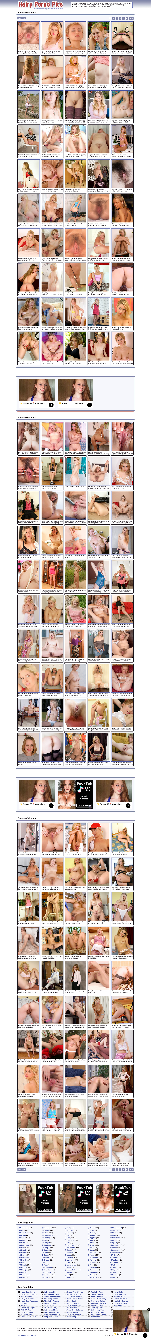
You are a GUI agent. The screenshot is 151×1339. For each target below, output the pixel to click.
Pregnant (93, 1267)
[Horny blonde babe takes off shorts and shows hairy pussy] (52, 70)
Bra (22, 1277)
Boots (23, 1275)
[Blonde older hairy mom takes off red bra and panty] (52, 346)
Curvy (46, 1250)
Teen (114, 1267)
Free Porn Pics (27, 1296)
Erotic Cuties (72, 1312)
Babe (23, 1240)
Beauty (24, 1252)
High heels (71, 1245)
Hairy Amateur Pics (51, 1312)
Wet (113, 1277)
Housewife (71, 1248)
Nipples (93, 1238)
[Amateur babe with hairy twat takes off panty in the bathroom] (75, 1113)
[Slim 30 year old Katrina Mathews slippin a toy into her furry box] (99, 346)
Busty (46, 1230)
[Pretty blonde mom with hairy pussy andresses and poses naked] (99, 837)
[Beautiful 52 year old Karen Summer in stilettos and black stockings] (29, 609)
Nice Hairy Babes (51, 1299)
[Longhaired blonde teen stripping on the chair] (75, 173)
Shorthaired (117, 1228)
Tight (114, 1270)
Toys (114, 1272)
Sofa (114, 1240)
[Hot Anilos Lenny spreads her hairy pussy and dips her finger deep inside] (99, 1148)
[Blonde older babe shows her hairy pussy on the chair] (52, 678)
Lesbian (70, 1257)
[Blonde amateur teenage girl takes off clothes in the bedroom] (75, 70)
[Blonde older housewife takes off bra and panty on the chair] (29, 643)
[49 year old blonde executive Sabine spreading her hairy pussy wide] (99, 139)
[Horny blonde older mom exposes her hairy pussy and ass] (122, 436)
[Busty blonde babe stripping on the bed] (75, 540)
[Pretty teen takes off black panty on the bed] (99, 975)
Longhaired (71, 1265)
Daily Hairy (25, 1303)
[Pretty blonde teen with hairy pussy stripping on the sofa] (52, 1113)
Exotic (46, 1260)
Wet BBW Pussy (50, 1308)
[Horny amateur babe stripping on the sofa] (29, 747)
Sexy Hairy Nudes (74, 1305)
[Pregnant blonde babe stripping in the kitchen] (99, 941)
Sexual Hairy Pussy (98, 1299)
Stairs (114, 1248)
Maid (69, 1267)
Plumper (93, 1262)
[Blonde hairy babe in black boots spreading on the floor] (99, 505)
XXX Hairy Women (74, 1296)
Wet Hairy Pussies (51, 1294)
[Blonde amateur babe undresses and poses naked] (29, 574)
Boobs (24, 1272)
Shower (115, 1233)
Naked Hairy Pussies (52, 1296)
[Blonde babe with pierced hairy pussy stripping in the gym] (99, 1010)
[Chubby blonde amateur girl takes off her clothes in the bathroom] (52, 139)
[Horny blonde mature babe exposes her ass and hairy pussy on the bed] (122, 346)
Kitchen (70, 1252)
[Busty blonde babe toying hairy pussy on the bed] (75, 872)
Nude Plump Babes (75, 1299)
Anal (23, 1230)
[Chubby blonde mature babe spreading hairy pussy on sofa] (99, 1079)
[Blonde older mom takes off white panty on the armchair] (75, 1044)
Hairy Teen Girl (120, 1294)
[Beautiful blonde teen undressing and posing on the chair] (29, 139)
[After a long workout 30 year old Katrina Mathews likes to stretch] (75, 104)
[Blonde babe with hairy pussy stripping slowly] (75, 975)
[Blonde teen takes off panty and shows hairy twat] (75, 208)
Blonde (24, 1267)
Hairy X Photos (27, 1312)
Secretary (93, 1277)
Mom (91, 1228)
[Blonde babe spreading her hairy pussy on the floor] (52, 1148)
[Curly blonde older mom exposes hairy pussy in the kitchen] (29, 906)
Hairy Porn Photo (28, 1299)
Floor (46, 1277)
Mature (69, 1272)
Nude (92, 1240)
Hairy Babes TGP (120, 1303)
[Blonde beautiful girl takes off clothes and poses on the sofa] (122, 139)
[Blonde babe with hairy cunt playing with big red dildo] (122, 1148)
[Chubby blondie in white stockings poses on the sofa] (122, 277)
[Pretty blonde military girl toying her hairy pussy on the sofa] (99, 277)
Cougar (47, 1243)
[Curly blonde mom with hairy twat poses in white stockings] (122, 941)
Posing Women (97, 1294)
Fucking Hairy (119, 1296)
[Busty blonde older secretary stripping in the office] (52, 35)
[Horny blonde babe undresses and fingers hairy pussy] (122, 837)
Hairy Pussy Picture (29, 1294)
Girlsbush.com (50, 1305)
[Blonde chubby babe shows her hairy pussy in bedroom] (29, 312)
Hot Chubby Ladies (98, 1314)
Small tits (116, 1238)
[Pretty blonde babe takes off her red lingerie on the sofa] (52, 1044)
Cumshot (47, 1245)
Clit (45, 1240)
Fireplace (47, 1270)
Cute (46, 1252)
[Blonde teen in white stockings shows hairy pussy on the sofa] (122, 712)
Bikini (23, 1265)
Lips (68, 1262)
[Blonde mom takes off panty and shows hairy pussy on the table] (122, 35)
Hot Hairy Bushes (121, 1301)
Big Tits (24, 1262)
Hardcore (70, 1240)
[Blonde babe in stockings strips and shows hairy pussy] (29, 346)
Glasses (70, 1230)
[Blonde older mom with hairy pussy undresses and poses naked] (122, 242)
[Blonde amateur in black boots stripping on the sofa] (75, 1079)
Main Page (21, 18)
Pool (91, 1265)
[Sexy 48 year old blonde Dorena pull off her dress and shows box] (52, 277)
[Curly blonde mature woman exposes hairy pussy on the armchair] (29, 975)
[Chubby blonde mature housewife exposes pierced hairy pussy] (29, 1113)
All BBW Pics (26, 1310)
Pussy (92, 1270)
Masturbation (72, 1270)
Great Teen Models (28, 1317)
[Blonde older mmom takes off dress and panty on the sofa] (122, 609)
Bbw (23, 1248)
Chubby (47, 1238)
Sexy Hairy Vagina (28, 1308)
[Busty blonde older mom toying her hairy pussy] (52, 1010)
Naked (92, 1233)
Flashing (47, 1275)
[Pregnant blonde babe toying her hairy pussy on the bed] (29, 1010)
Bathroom (25, 1245)
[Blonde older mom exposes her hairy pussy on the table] (29, 505)
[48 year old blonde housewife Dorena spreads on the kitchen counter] (29, 208)
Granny (70, 1233)
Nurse (92, 1243)
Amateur (24, 1228)
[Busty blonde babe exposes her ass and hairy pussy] (122, 471)
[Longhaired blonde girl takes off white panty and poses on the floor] (52, 574)
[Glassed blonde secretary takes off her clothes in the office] (52, 975)
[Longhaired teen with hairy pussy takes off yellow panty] (75, 139)
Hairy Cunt (71, 1301)
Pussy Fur (118, 1305)
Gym (68, 1235)
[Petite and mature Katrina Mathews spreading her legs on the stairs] (52, 242)
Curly (46, 1248)
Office (92, 1248)
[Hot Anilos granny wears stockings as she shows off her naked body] (99, 173)
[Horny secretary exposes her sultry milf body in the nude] (122, 872)
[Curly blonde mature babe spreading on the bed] (122, 1079)
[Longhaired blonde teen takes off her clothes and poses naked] (29, 277)
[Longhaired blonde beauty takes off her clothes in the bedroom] (75, 436)
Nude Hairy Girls (73, 1317)
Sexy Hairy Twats (97, 1312)
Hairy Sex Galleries (98, 1303)
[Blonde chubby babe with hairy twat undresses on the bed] (122, 1010)
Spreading (116, 1245)
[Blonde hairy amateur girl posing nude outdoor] (75, 574)
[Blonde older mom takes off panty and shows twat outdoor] (29, 104)
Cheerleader (49, 1235)
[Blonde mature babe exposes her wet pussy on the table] (29, 540)
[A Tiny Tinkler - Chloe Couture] (75, 471)
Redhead (93, 1272)
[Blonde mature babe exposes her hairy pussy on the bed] (52, 540)
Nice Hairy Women (51, 1301)
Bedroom (25, 1257)
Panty (92, 1255)
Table (114, 1257)
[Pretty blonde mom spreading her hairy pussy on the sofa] (122, 574)
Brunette (47, 1228)
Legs (69, 1255)
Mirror (69, 1277)
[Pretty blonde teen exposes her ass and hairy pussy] (29, 678)
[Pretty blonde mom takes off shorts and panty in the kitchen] (122, 1113)
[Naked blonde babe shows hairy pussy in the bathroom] (29, 70)
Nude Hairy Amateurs (29, 1301)
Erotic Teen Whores (75, 1292)
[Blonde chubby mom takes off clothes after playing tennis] (75, 277)
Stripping (116, 1252)
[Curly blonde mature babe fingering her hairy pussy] (29, 1079)
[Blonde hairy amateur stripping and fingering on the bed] (99, 242)
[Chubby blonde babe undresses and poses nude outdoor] (75, 346)
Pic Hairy (24, 1305)
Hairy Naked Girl (50, 1292)
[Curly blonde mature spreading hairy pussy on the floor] (29, 1148)
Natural (92, 1235)
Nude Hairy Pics (97, 1305)
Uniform (115, 1275)
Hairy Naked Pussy (51, 1310)
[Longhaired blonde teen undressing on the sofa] (52, 471)
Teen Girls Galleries (75, 1310)
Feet (46, 1265)
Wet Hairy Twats (97, 1292)
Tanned (115, 1262)
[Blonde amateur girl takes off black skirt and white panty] (75, 837)
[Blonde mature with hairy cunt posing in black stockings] (122, 975)
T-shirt (115, 1255)
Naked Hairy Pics (74, 1294)
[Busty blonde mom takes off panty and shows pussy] (75, 906)
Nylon (92, 1245)
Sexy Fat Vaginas (74, 1314)
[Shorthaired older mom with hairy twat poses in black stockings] (75, 35)
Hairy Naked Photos (52, 1314)
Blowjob (24, 1270)
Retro (92, 1275)
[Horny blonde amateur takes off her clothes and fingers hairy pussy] (75, 747)
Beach (23, 1250)
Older (92, 1250)
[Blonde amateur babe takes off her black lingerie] (122, 312)
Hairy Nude (118, 1292)
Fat (45, 1262)
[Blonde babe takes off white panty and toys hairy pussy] (52, 609)
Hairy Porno (95, 1317)
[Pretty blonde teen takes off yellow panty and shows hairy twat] (99, 35)
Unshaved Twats (120, 1299)
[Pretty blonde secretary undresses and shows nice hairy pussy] (99, 436)
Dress (46, 1255)
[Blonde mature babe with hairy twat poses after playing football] (99, 712)
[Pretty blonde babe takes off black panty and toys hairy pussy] (75, 242)
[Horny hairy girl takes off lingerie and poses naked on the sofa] (29, 173)
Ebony (46, 1257)
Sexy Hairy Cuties (98, 1301)
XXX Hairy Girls (97, 1308)
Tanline (115, 1260)
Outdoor (93, 1252)
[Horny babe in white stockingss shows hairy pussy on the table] (99, 678)
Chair (46, 1233)
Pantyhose (94, 1257)
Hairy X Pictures (97, 1296)
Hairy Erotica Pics (51, 1317)
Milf (68, 1275)
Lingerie (70, 1260)
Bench (23, 1260)
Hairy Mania (72, 1308)
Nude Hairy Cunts (28, 1292)
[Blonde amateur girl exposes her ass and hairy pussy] (52, 104)
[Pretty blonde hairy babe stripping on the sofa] (75, 941)
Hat (68, 1243)
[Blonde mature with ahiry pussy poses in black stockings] (75, 643)
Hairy (69, 1238)
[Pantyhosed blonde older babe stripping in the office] (99, 540)
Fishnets (47, 1272)
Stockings (116, 1250)
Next (131, 18)
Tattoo (114, 1265)
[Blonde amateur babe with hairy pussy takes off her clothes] (52, 906)
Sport (114, 1243)
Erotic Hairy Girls (97, 1310)
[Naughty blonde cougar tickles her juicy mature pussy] (99, 747)
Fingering (48, 1267)
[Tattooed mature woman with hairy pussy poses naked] (122, 104)
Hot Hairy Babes (50, 1303)
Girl (68, 1228)
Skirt (114, 1235)
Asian (23, 1235)
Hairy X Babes (73, 1303)
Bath (23, 1243)
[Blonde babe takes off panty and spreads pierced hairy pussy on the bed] (52, 312)
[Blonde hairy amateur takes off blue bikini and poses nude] (122, 208)
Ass (22, 1238)
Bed (22, 1255)
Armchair (24, 1233)
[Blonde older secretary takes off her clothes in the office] (99, 906)
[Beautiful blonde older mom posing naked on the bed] (29, 242)
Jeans (69, 1250)
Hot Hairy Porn (26, 1314)
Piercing (93, 1260)
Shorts (115, 1230)
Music (92, 1230)
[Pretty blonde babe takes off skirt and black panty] (99, 643)
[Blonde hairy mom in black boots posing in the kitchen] (52, 941)
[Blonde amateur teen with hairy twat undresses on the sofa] (52, 436)
